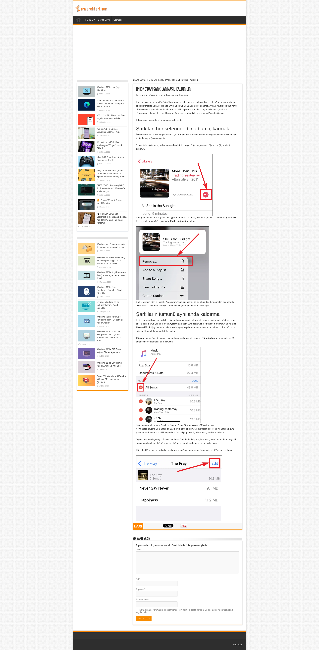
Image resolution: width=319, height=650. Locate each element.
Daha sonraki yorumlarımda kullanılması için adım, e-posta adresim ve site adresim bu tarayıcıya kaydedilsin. (184, 611)
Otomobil (117, 20)
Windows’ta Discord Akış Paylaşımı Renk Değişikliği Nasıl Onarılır (110, 320)
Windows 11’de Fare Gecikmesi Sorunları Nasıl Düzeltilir (109, 290)
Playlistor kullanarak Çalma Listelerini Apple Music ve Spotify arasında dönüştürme (110, 173)
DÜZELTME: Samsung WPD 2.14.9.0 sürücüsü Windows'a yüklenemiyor (111, 188)
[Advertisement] (159, 52)
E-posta (140, 589)
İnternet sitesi (142, 599)
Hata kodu (237, 644)
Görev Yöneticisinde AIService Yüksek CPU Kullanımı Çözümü (111, 379)
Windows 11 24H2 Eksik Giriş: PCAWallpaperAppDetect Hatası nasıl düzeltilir (111, 260)
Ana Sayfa (140, 80)
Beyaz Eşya (104, 20)
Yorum (140, 549)
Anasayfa (78, 19)
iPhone (159, 80)
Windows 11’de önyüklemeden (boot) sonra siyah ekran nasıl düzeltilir (111, 275)
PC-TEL (89, 20)
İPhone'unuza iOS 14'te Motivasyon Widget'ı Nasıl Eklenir (109, 145)
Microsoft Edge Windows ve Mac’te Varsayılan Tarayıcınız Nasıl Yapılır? (111, 103)
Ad (138, 579)
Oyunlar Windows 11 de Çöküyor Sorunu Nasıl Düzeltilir (108, 305)
